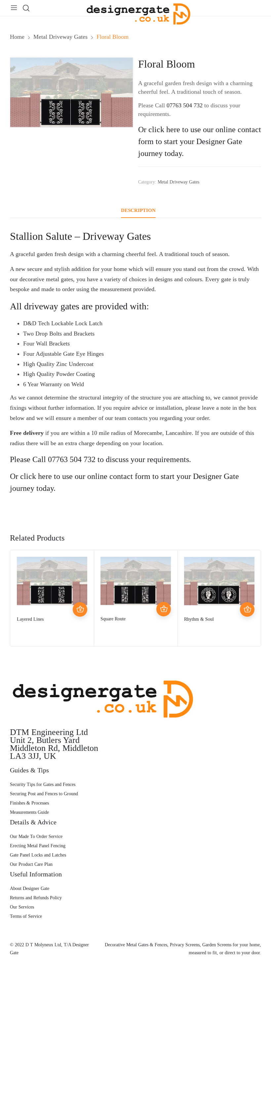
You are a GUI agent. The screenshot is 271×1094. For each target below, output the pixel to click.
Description (138, 210)
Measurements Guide (29, 812)
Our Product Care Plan (31, 864)
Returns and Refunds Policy (36, 897)
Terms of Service (26, 916)
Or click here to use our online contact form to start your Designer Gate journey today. (199, 141)
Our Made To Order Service (36, 836)
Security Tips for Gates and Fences (42, 784)
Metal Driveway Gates (178, 182)
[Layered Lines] (52, 581)
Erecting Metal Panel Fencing (37, 845)
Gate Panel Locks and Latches (38, 855)
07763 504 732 (185, 105)
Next (254, 598)
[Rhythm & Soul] (219, 581)
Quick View (80, 595)
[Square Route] (135, 581)
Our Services (22, 907)
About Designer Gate (29, 888)
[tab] (138, 211)
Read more (80, 609)
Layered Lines (30, 619)
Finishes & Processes (29, 803)
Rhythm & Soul (199, 619)
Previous (17, 598)
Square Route (113, 618)
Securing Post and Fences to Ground (44, 793)
